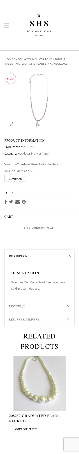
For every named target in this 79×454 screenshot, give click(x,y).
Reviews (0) (17, 306)
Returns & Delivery (24, 319)
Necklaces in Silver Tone (33, 59)
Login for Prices (26, 429)
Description (18, 256)
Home (8, 59)
